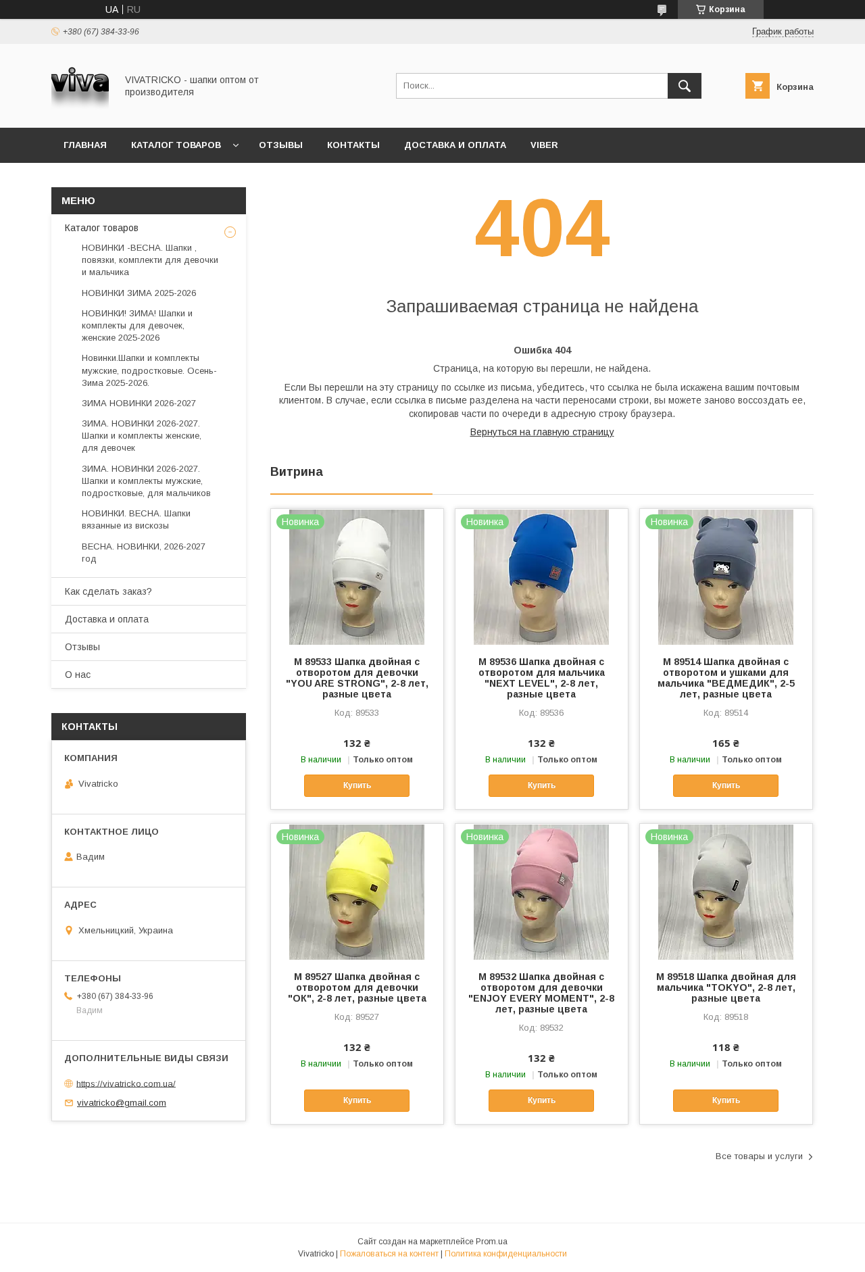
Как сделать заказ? (108, 591)
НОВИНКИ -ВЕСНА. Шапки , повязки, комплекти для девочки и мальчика (150, 260)
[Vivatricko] (80, 110)
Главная (85, 145)
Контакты (353, 145)
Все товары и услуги (759, 1156)
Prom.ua (492, 1241)
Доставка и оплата (455, 145)
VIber (544, 145)
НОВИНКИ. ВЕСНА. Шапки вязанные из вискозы (136, 519)
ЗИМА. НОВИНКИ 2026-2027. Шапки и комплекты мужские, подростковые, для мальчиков (146, 481)
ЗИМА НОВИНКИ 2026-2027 (139, 403)
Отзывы (281, 145)
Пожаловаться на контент (389, 1253)
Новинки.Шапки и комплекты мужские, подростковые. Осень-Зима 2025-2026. (149, 370)
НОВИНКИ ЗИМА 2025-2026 (139, 293)
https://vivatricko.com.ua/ (126, 1083)
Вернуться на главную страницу (542, 431)
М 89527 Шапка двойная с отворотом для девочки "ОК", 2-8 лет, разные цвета (357, 987)
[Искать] (684, 86)
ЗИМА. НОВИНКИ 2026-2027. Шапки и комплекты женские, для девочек (141, 435)
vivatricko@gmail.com (121, 1103)
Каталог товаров (176, 145)
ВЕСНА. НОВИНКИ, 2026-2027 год (143, 552)
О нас (78, 674)
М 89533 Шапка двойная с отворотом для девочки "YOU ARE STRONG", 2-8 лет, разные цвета (357, 678)
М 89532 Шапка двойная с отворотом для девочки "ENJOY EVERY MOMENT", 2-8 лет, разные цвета (541, 992)
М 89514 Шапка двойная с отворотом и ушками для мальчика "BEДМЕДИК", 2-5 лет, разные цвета (726, 678)
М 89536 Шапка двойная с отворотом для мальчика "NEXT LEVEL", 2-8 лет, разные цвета (541, 678)
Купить (357, 785)
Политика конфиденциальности (506, 1253)
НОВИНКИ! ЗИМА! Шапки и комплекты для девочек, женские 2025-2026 (137, 325)
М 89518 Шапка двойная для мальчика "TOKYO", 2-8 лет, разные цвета (726, 987)
